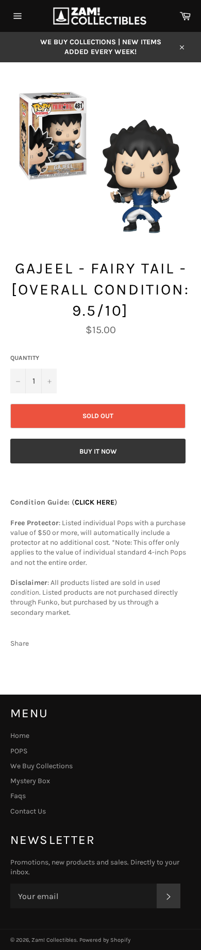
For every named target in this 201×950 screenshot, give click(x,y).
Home (19, 735)
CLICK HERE (94, 502)
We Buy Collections (41, 766)
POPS (18, 751)
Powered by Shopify (104, 940)
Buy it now (98, 451)
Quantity (24, 357)
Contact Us (28, 811)
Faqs (18, 795)
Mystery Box (30, 780)
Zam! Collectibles (54, 940)
